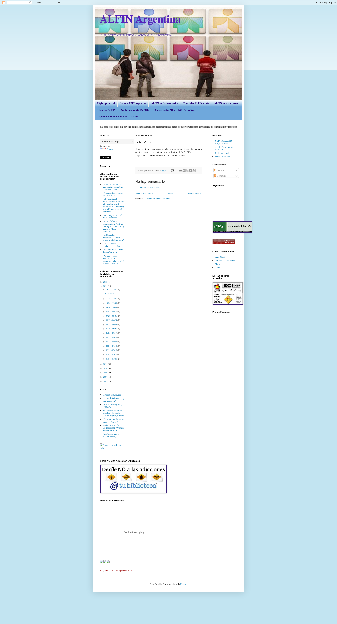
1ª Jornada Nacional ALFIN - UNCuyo (117, 116)
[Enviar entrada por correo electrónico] (172, 170)
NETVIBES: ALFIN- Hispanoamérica (224, 142)
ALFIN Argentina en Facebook (224, 148)
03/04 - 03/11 (111, 345)
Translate (110, 149)
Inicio (170, 193)
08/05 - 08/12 (111, 311)
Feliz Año (109, 293)
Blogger (183, 584)
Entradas (220, 170)
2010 (105, 368)
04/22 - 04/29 (111, 337)
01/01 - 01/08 (111, 358)
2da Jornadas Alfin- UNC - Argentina (175, 110)
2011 (105, 363)
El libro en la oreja (222, 156)
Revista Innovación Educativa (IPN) (111, 435)
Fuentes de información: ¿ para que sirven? (113, 399)
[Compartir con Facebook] (190, 170)
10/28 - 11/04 (111, 303)
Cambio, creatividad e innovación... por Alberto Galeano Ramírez (113, 187)
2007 (105, 381)
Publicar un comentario (149, 187)
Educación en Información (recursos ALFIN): (113, 420)
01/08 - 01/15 (111, 354)
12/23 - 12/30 (111, 289)
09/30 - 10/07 (111, 307)
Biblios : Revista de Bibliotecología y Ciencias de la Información (113, 428)
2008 (105, 376)
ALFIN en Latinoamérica (164, 103)
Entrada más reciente (144, 193)
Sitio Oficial (220, 256)
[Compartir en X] (187, 170)
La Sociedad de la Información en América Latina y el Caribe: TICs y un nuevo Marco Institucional (113, 226)
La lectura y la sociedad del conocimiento (112, 216)
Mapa (217, 264)
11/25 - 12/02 (111, 298)
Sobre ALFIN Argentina (133, 103)
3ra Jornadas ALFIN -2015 (135, 110)
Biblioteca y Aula (222, 153)
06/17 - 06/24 (111, 320)
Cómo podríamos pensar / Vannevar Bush (113, 194)
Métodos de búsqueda (112, 394)
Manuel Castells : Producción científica (111, 244)
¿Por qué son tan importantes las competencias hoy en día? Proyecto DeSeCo (113, 259)
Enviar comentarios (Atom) (158, 198)
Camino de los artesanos (225, 260)
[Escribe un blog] (184, 170)
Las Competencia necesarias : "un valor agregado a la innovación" (113, 237)
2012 (105, 286)
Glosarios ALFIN (106, 110)
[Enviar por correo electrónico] (180, 170)
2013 (105, 281)
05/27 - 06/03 (111, 324)
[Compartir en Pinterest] (194, 170)
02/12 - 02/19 (111, 350)
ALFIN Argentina (140, 18)
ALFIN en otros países (226, 103)
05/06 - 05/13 (111, 332)
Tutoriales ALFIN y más (196, 103)
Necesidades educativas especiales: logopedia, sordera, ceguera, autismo (113, 413)
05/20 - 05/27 (111, 328)
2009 (105, 372)
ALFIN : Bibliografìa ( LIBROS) (112, 405)
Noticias (218, 267)
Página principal (106, 103)
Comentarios (221, 175)
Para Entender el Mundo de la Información (113, 250)
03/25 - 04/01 (111, 341)
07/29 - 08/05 (111, 315)
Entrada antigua (194, 193)
